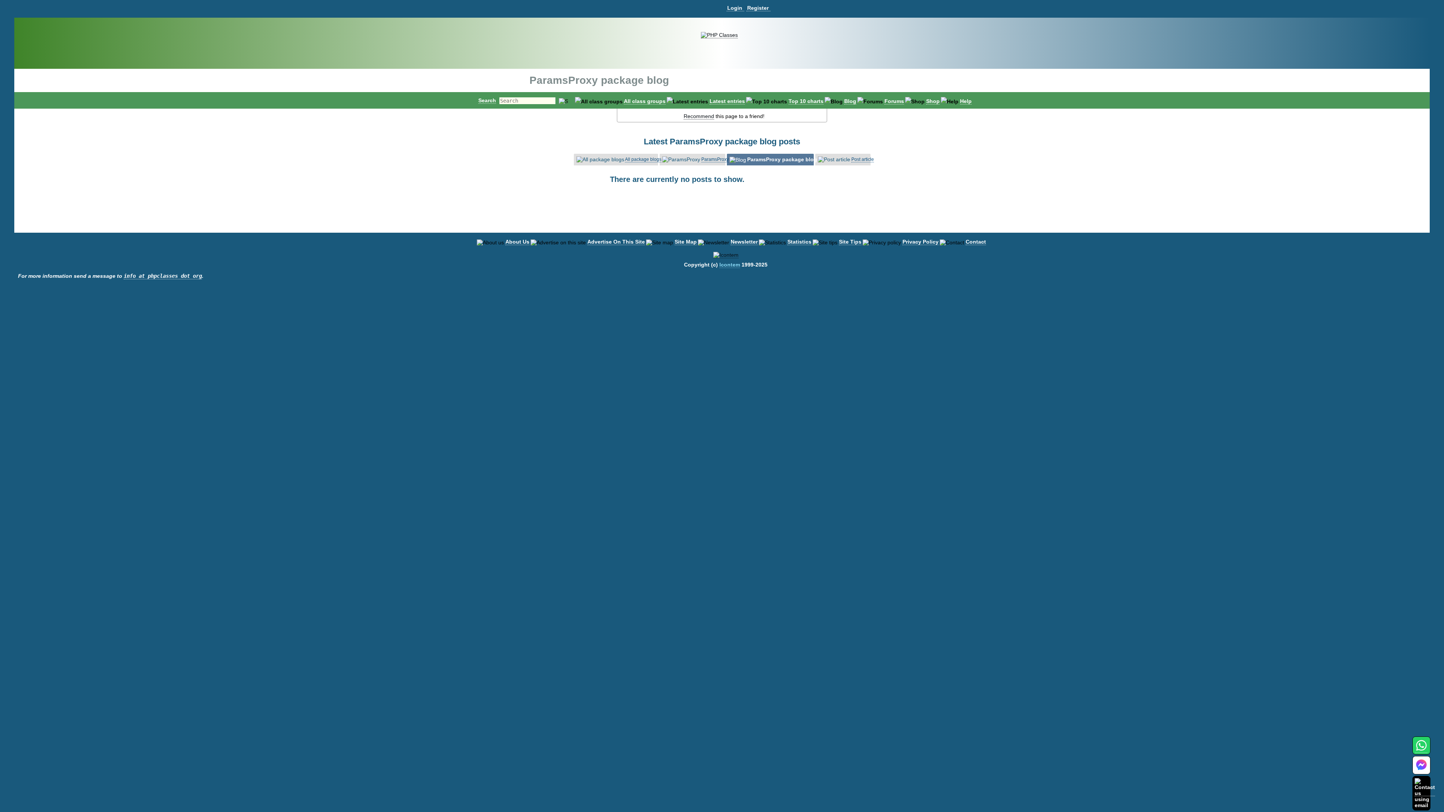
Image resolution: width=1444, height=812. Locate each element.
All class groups (645, 101)
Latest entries (727, 101)
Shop (933, 101)
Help (966, 101)
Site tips (850, 242)
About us (517, 242)
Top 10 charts (806, 101)
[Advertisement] (722, 214)
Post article (862, 159)
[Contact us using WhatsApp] (1421, 750)
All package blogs (643, 159)
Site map (686, 242)
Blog (850, 101)
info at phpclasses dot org (163, 276)
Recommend (699, 116)
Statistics (799, 242)
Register (758, 8)
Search (487, 100)
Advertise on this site (616, 242)
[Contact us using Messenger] (1421, 770)
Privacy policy (920, 242)
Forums (894, 101)
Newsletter (744, 242)
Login (734, 8)
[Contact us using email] (1425, 793)
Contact (976, 242)
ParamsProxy (715, 159)
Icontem (729, 265)
